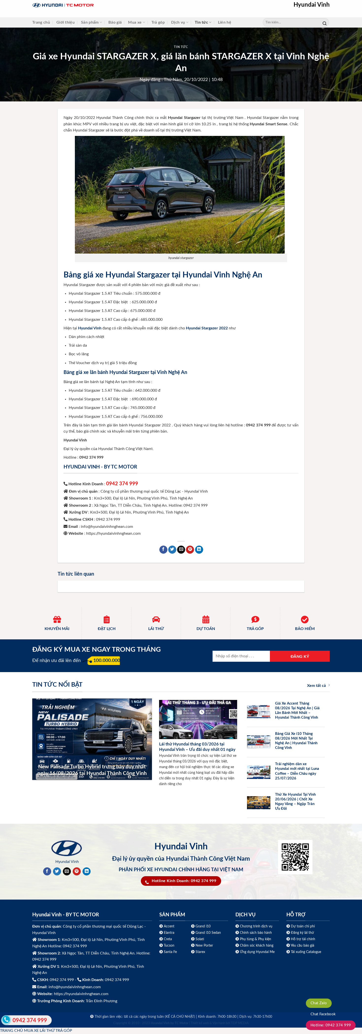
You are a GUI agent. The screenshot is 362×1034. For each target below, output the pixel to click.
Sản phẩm (90, 22)
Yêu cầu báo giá (302, 945)
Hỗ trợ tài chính (303, 939)
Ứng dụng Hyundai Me (257, 952)
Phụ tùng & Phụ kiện (255, 939)
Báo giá (115, 22)
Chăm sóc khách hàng (256, 945)
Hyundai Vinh (312, 5)
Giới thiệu (65, 22)
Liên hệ (224, 22)
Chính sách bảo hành (255, 933)
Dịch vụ (178, 22)
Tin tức (201, 22)
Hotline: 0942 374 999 (331, 1025)
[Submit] (324, 22)
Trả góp (158, 22)
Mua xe (135, 22)
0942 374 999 (122, 483)
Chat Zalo (319, 1003)
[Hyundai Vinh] (93, 5)
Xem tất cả (316, 686)
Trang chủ (41, 22)
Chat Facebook (323, 1014)
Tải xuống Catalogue (306, 952)
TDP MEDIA (240, 1023)
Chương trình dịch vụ (256, 926)
